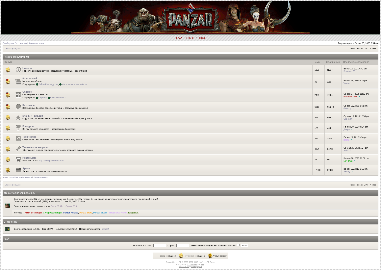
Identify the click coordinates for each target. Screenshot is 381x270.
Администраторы (33, 212)
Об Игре (27, 91)
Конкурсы (28, 126)
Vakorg (346, 83)
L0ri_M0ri (347, 161)
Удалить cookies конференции (17, 177)
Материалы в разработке (74, 84)
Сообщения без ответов (15, 43)
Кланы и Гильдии (32, 115)
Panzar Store (85, 212)
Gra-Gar (347, 119)
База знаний (29, 78)
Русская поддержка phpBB (190, 267)
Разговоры (28, 105)
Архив (26, 168)
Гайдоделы (133, 212)
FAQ (179, 37)
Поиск (190, 37)
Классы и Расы (57, 97)
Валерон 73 (349, 71)
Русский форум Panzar (16, 57)
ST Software (192, 264)
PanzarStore (29, 158)
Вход (202, 37)
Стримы (42, 97)
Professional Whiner (117, 212)
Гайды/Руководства (48, 84)
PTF (202, 264)
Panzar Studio (100, 212)
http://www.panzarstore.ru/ (51, 160)
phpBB (178, 262)
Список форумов (12, 49)
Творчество (29, 136)
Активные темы (36, 43)
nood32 (105, 229)
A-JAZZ (347, 150)
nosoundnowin (350, 96)
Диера (346, 129)
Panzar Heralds (70, 212)
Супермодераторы (52, 212)
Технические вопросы (35, 147)
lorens (346, 140)
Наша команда (41, 177)
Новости (27, 68)
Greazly (347, 108)
